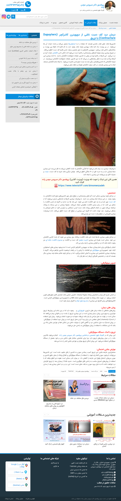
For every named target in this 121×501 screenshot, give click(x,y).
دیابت (46, 171)
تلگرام (55, 466)
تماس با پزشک (44, 22)
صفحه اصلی (112, 28)
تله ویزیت (63, 371)
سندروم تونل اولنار (82, 301)
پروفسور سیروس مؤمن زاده (82, 371)
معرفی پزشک (103, 22)
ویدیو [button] (54, 22)
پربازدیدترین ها (11, 35)
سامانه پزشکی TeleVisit (78, 466)
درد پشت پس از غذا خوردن (27, 58)
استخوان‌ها (72, 44)
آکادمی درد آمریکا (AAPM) (77, 476)
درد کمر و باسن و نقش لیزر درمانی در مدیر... (22, 67)
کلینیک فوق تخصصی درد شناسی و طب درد (92, 7)
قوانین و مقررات (30, 499)
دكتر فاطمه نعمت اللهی (78, 463)
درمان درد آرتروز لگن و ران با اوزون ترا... (23, 82)
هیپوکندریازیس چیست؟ (28, 62)
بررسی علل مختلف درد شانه (27, 42)
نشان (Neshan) (20, 485)
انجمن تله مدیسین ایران (78, 470)
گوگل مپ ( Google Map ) (17, 465)
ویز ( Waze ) (18, 472)
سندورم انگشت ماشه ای (54, 240)
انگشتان (55, 53)
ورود (22, 10)
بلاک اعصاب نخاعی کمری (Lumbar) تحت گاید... (22, 52)
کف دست (112, 202)
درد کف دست (94, 371)
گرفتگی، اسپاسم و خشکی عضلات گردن (24, 87)
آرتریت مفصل (83, 240)
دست (105, 371)
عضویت (13, 10)
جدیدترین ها (23, 35)
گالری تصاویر (63, 22)
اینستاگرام (54, 463)
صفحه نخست (113, 22)
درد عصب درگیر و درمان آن (27, 78)
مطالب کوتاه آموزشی (76, 22)
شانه (101, 371)
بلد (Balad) (20, 478)
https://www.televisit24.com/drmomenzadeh (81, 186)
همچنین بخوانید (34, 36)
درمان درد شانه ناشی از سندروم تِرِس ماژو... (22, 46)
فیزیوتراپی (80, 310)
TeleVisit (70, 371)
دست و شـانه (102, 28)
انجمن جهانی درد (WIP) (78, 473)
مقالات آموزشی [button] (91, 22)
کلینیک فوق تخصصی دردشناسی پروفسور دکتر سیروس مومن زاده (81, 335)
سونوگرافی (95, 250)
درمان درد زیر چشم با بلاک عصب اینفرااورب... (22, 72)
